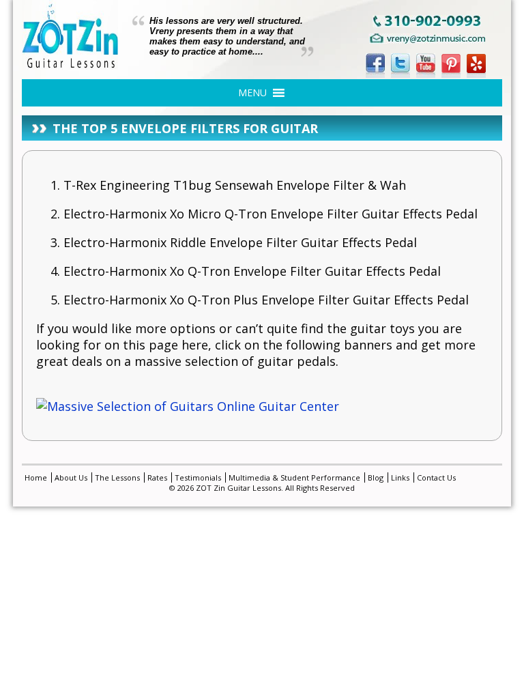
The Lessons (117, 477)
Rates (157, 477)
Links (400, 477)
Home (36, 477)
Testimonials (198, 477)
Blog (375, 477)
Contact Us (436, 477)
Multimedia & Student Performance (294, 477)
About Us (71, 477)
